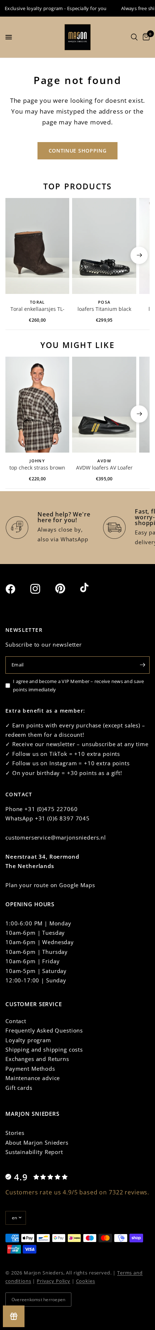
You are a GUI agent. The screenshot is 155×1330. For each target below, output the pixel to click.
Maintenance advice (32, 1078)
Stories (15, 1132)
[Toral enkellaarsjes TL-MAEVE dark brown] (37, 246)
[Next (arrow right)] (139, 255)
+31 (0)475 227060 (51, 808)
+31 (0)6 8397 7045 (62, 818)
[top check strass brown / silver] (37, 405)
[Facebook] (16, 589)
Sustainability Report (34, 1151)
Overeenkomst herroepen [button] (38, 1299)
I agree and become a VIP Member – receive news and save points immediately (78, 685)
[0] (145, 37)
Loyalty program (28, 1040)
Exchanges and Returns (37, 1058)
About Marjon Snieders (36, 1142)
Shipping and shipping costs (44, 1049)
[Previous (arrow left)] (16, 255)
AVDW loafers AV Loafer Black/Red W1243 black (104, 468)
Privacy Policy (53, 1281)
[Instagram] (41, 589)
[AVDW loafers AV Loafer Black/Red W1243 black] (104, 405)
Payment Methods (30, 1068)
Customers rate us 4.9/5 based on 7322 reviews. (77, 1192)
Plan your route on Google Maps (50, 885)
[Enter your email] (142, 665)
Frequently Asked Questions (44, 1030)
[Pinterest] (66, 588)
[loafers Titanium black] (104, 246)
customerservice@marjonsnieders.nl (55, 837)
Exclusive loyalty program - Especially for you (51, 8)
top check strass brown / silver (37, 468)
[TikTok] (91, 588)
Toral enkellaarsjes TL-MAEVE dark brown (37, 309)
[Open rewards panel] (14, 1316)
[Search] (134, 37)
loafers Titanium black (104, 308)
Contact (15, 1021)
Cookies (85, 1281)
